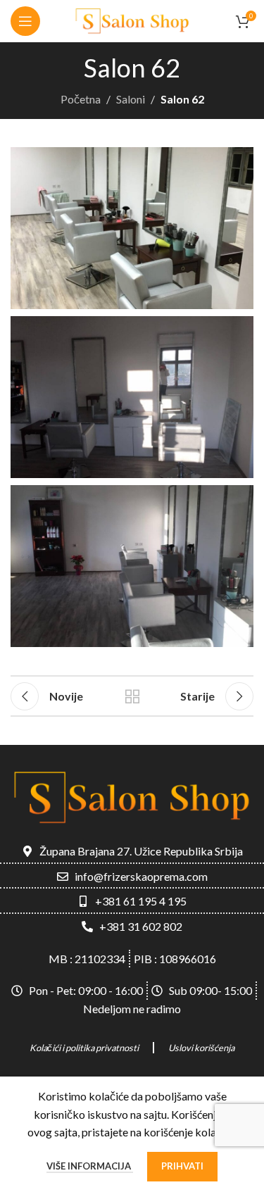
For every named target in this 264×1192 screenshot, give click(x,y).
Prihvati (182, 1166)
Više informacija (89, 1166)
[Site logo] (132, 19)
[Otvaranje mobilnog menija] (25, 21)
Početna (81, 99)
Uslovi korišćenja (201, 1047)
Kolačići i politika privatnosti (84, 1047)
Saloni (130, 99)
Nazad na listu (132, 696)
